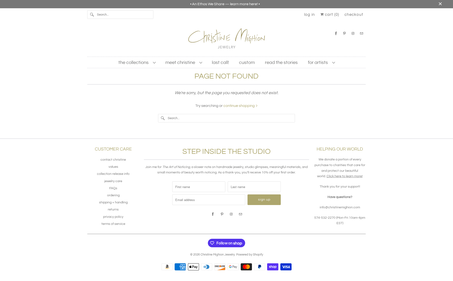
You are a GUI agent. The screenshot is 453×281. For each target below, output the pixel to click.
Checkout (353, 15)
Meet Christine (181, 62)
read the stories (281, 62)
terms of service (113, 224)
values (113, 166)
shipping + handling (113, 202)
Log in (309, 15)
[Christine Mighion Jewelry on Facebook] (336, 33)
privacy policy (113, 216)
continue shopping (239, 106)
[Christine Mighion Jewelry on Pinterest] (344, 33)
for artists (319, 62)
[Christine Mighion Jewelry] (226, 40)
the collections (134, 62)
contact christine (113, 159)
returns (113, 209)
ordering (113, 195)
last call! (220, 62)
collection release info (113, 174)
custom (247, 62)
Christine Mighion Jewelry (218, 254)
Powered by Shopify (249, 254)
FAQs (113, 188)
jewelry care (113, 181)
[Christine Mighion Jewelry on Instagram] (353, 33)
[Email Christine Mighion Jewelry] (361, 33)
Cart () (331, 15)
